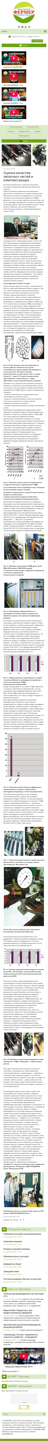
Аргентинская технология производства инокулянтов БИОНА (22, 1326)
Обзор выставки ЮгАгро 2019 (18, 1366)
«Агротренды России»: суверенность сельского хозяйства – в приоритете (20, 1335)
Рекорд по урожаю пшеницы (16, 1249)
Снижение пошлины (12, 1241)
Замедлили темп (11, 1271)
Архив (25, 141)
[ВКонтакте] (19, 27)
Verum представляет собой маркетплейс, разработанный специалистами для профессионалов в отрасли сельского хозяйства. (21, 1318)
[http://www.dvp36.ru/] (24, 1371)
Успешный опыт (33, 127)
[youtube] (26, 27)
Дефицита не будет (12, 1264)
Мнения (37, 131)
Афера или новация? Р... (13, 121)
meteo (24, 1402)
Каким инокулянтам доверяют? (31, 1330)
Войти (25, 45)
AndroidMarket (7, 1434)
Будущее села (24, 131)
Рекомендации (24, 136)
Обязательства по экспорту (16, 1256)
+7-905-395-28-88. (38, 1429)
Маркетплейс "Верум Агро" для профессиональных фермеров (17, 1311)
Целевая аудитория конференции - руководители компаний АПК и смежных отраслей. (23, 1342)
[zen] (29, 27)
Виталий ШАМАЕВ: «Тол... (13, 85)
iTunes (32, 1431)
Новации (11, 131)
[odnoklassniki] (22, 27)
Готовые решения (15, 127)
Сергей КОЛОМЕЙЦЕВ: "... (13, 67)
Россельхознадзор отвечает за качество (22, 1279)
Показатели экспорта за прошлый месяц (22, 1234)
